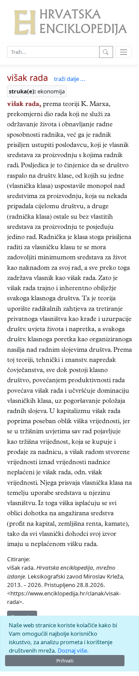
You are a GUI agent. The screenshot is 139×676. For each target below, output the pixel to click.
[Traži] (106, 52)
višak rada (27, 77)
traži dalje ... (69, 79)
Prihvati (65, 660)
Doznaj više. (73, 650)
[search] (123, 52)
